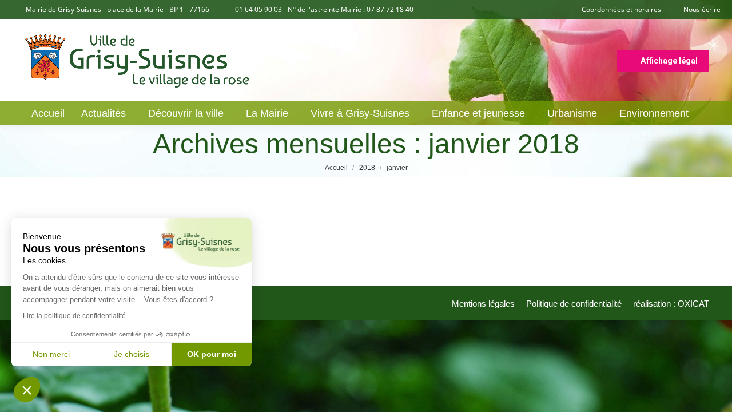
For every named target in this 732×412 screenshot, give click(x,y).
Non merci (51, 354)
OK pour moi (211, 354)
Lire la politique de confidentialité (74, 316)
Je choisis (131, 354)
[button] (27, 389)
